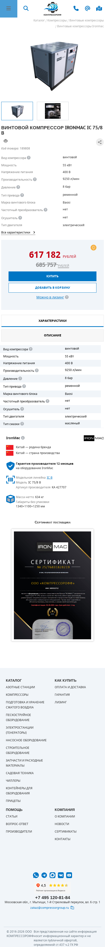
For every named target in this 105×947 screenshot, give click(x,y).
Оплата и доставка (70, 687)
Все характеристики (15, 232)
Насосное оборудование (26, 740)
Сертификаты (65, 831)
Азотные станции (20, 687)
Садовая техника (20, 773)
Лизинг (61, 702)
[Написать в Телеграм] (44, 875)
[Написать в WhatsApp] (36, 875)
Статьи (11, 816)
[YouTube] (69, 875)
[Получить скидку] (93, 248)
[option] (17, 111)
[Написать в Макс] (52, 875)
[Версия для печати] (5, 141)
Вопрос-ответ (17, 824)
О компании (65, 816)
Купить (52, 276)
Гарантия (62, 695)
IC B (49, 477)
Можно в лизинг (50, 297)
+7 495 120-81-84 (52, 897)
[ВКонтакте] (61, 875)
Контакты (62, 839)
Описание (52, 335)
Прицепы (13, 801)
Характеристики (53, 321)
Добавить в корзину (52, 288)
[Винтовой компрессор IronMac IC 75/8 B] (52, 64)
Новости (62, 824)
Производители (19, 831)
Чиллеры (13, 781)
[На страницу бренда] (94, 438)
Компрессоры (17, 695)
